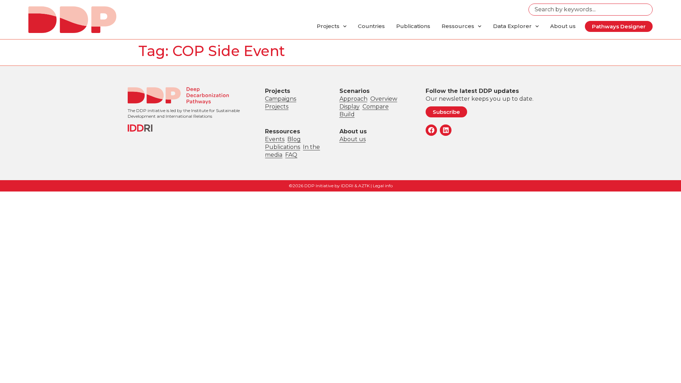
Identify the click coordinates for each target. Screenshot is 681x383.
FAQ (291, 154)
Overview (383, 98)
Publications (413, 26)
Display (349, 106)
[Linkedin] (445, 130)
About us (563, 26)
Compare (375, 106)
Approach (353, 98)
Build (347, 114)
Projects (328, 26)
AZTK (364, 185)
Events (274, 139)
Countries (371, 26)
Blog (294, 139)
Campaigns (280, 98)
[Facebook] (431, 130)
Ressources (458, 26)
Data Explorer (512, 26)
